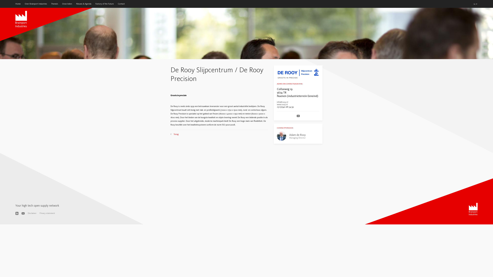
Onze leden (67, 4)
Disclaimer (32, 213)
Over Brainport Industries (36, 4)
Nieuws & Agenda (83, 4)
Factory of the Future (104, 4)
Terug (176, 134)
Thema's (54, 4)
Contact (121, 4)
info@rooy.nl (282, 102)
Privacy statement (47, 213)
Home (18, 4)
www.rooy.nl (282, 104)
